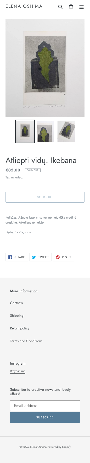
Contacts (16, 302)
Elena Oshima (24, 6)
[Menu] (81, 6)
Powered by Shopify (59, 447)
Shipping (17, 315)
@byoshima (17, 371)
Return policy (19, 328)
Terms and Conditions (26, 340)
